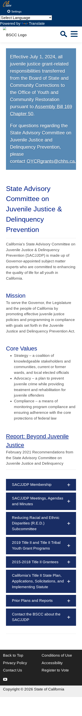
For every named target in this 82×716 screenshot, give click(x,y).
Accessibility (52, 663)
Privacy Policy (15, 663)
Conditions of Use (57, 655)
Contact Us (12, 670)
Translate (37, 23)
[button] (41, 485)
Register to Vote (55, 670)
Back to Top (13, 655)
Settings (16, 11)
